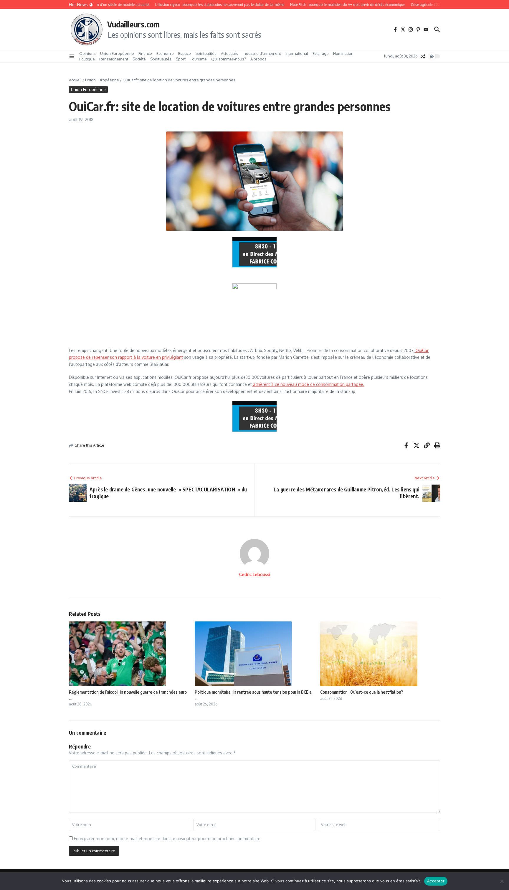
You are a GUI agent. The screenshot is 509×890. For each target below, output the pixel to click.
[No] (502, 881)
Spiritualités (206, 53)
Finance (145, 53)
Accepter (435, 881)
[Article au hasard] (423, 56)
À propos (258, 59)
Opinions (87, 53)
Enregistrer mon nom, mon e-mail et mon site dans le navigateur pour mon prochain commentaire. (168, 838)
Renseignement (113, 59)
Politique (87, 59)
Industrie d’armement (262, 53)
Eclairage (321, 53)
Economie (165, 53)
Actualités (229, 53)
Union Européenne (117, 53)
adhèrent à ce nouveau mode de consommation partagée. (308, 384)
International (296, 53)
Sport (181, 59)
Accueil (75, 80)
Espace (184, 53)
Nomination (343, 53)
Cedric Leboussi (254, 574)
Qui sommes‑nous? (228, 59)
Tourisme (198, 59)
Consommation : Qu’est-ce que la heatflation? (361, 692)
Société (139, 59)
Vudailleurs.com (133, 24)
